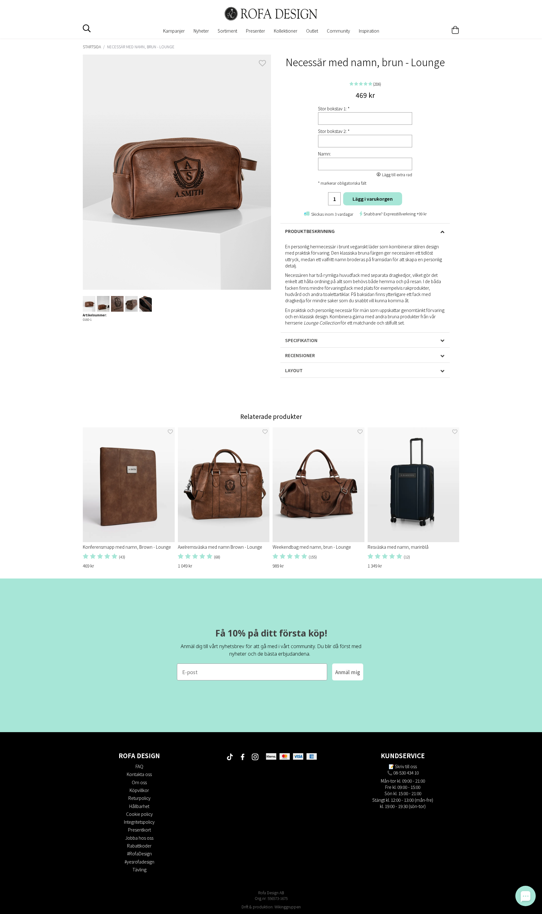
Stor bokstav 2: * (334, 131)
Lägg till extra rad (397, 174)
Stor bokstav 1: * (334, 108)
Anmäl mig (347, 672)
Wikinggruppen (287, 906)
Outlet (312, 31)
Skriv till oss (406, 766)
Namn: (324, 154)
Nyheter (201, 31)
